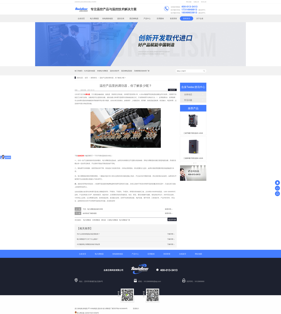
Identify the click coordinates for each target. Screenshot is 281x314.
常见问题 (188, 100)
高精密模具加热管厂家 (142, 71)
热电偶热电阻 (107, 18)
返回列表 (172, 90)
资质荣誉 (173, 18)
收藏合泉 (196, 2)
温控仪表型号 (114, 71)
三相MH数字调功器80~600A (193, 156)
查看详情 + (168, 209)
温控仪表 (120, 18)
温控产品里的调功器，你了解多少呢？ (113, 78)
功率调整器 (96, 220)
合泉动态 (188, 94)
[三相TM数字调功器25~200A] (193, 119)
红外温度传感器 (89, 71)
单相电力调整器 (102, 71)
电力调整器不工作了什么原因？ (87, 239)
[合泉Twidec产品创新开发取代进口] (140, 65)
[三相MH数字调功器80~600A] (193, 144)
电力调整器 (94, 18)
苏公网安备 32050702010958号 (88, 313)
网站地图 (188, 2)
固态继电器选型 (126, 71)
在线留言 (182, 254)
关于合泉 (199, 18)
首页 (86, 78)
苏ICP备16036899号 (120, 308)
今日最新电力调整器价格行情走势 (88, 244)
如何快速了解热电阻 (90, 213)
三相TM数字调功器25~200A (193, 131)
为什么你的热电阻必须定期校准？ (88, 234)
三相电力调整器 (112, 220)
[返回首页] (277, 193)
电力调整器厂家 (124, 220)
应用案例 (160, 18)
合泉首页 (81, 18)
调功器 (103, 220)
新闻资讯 (186, 18)
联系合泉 (203, 2)
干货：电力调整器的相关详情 (93, 209)
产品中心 (147, 18)
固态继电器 (134, 18)
